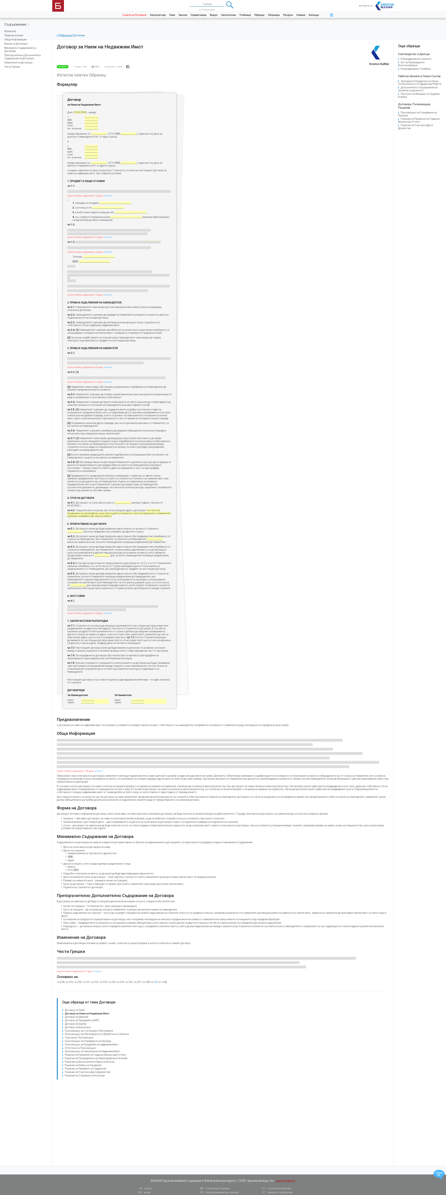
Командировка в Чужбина (416, 68)
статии (145, 1188)
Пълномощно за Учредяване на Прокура (88, 1041)
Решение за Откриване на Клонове (85, 1075)
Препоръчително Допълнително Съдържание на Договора (22, 57)
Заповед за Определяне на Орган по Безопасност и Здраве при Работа (419, 83)
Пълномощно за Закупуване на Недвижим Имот (92, 1051)
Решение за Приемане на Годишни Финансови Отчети (95, 1054)
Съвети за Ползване (134, 15)
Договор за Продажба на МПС (82, 1020)
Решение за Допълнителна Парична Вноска (89, 1061)
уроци (144, 1192)
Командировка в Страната (416, 58)
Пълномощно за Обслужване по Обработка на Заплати (97, 1034)
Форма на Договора (15, 43)
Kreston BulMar (379, 64)
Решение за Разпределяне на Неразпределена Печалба (96, 1058)
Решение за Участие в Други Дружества (87, 1072)
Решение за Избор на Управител (83, 1065)
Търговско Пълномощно (79, 1037)
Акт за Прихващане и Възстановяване (411, 64)
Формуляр (10, 31)
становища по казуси (215, 1188)
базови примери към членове (219, 1192)
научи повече (285, 1180)
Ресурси (288, 15)
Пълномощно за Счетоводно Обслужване (89, 1030)
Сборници (274, 15)
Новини (300, 15)
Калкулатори (158, 15)
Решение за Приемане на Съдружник (85, 1068)
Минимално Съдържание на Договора (20, 49)
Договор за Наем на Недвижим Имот (87, 1013)
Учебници (245, 15)
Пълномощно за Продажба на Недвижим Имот (91, 1044)
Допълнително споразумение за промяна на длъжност (418, 89)
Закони (183, 15)
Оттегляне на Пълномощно (80, 1048)
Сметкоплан (228, 15)
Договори (79, 35)
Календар (315, 15)
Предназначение (13, 35)
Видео (214, 15)
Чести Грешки (12, 66)
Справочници (198, 15)
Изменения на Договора (18, 62)
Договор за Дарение (76, 1016)
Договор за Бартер (75, 1023)
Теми (172, 15)
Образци (259, 15)
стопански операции (276, 1188)
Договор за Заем (74, 1010)
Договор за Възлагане (78, 1027)
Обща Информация (15, 39)
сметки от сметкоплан (277, 1192)
